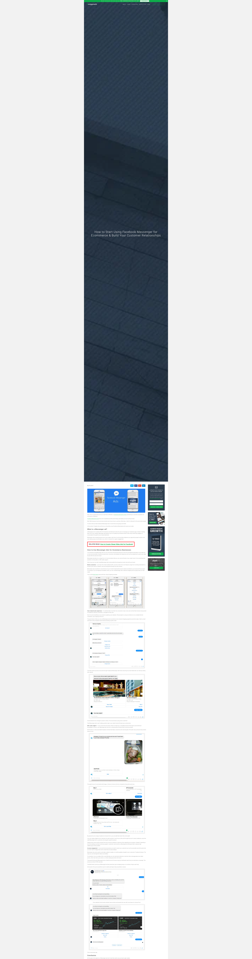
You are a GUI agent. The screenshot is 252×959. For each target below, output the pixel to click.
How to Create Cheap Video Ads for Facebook (116, 544)
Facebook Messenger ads (93, 518)
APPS (148, 4)
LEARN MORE (156, 567)
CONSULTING (134, 4)
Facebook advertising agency (120, 514)
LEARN (128, 4)
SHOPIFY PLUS (142, 4)
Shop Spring (95, 574)
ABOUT (124, 4)
